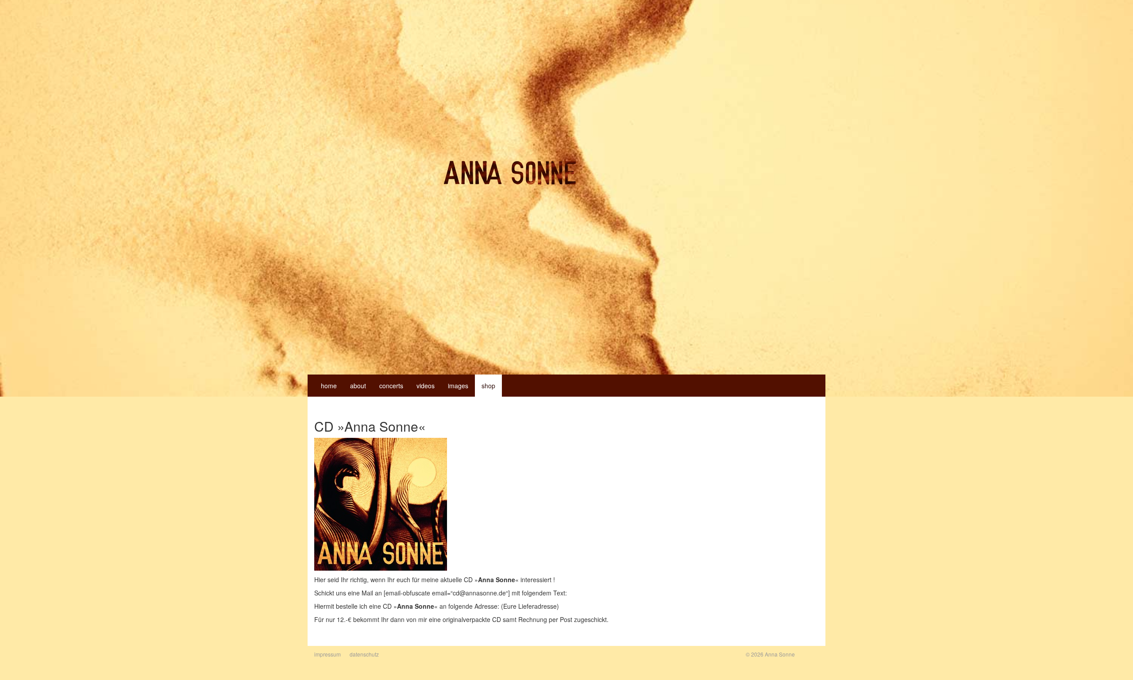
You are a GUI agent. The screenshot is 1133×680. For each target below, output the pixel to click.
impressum (327, 654)
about (358, 385)
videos (425, 385)
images (458, 385)
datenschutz (364, 654)
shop (488, 385)
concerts (391, 385)
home (329, 385)
